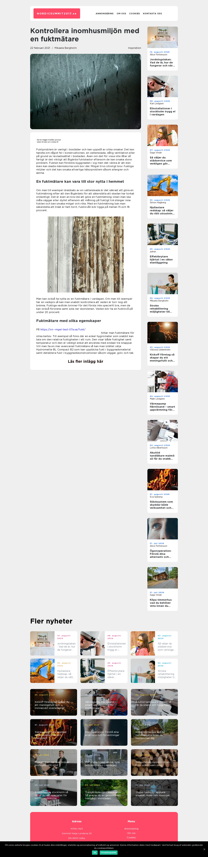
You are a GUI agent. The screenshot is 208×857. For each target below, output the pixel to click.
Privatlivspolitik (108, 852)
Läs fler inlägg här (85, 361)
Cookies (134, 13)
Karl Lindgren (157, 103)
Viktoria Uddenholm (160, 350)
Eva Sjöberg (156, 497)
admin (153, 252)
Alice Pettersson (158, 55)
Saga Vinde (156, 153)
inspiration (134, 48)
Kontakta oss (152, 13)
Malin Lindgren (157, 399)
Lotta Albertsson (158, 448)
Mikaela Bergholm (66, 48)
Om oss (121, 13)
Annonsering (105, 13)
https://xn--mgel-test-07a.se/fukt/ (63, 329)
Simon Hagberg (158, 202)
